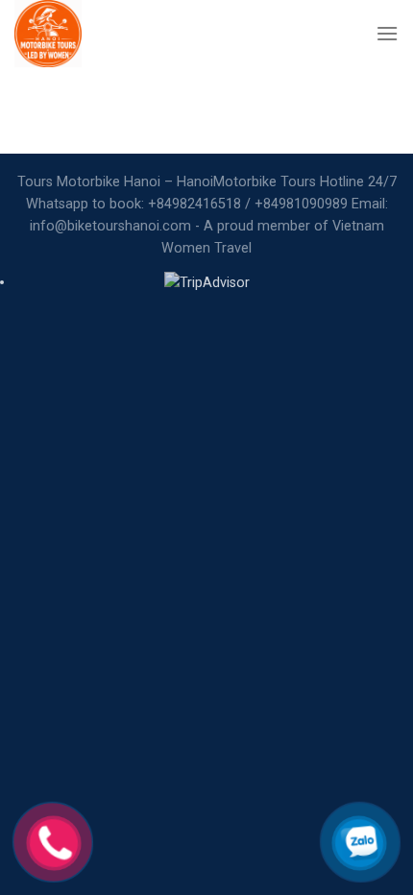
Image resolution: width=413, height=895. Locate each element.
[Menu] (387, 33)
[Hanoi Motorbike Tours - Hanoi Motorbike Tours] (95, 33)
